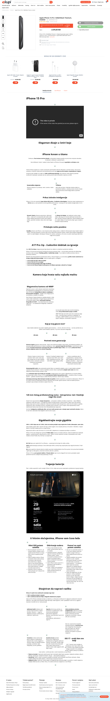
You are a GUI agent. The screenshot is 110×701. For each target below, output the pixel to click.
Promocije (99, 5)
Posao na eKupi (9, 689)
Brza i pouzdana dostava (61, 682)
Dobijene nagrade (10, 691)
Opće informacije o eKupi (11, 682)
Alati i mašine (40, 5)
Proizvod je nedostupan (91, 23)
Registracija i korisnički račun (29, 685)
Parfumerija (92, 5)
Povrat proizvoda (76, 685)
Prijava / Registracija (98, 2)
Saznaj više (52, 37)
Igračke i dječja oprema (74, 5)
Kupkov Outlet (5, 7)
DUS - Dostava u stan (60, 685)
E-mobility (64, 5)
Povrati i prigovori (76, 682)
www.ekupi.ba (63, 694)
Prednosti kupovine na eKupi (12, 685)
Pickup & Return (75, 691)
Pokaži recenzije (53, 21)
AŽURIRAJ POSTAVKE (93, 696)
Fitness (58, 5)
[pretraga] (51, 2)
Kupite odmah (91, 26)
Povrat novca (75, 687)
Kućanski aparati (6, 5)
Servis (73, 689)
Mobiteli (12, 10)
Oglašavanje (9, 694)
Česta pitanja (26, 682)
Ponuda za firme (26, 689)
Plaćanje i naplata (43, 682)
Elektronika (20, 5)
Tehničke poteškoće (27, 687)
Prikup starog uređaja (60, 691)
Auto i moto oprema (50, 5)
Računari (14, 5)
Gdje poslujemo (9, 687)
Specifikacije (57, 90)
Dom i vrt (33, 5)
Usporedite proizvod (84, 29)
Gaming (27, 5)
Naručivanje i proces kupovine (46, 685)
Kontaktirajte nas (92, 687)
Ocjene (65, 90)
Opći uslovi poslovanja (94, 682)
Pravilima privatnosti (70, 697)
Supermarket (85, 5)
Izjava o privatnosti (93, 685)
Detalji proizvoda (47, 91)
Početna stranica (5, 10)
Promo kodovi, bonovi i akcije (45, 691)
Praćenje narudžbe (85, 2)
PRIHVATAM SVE (104, 696)
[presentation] (21, 32)
